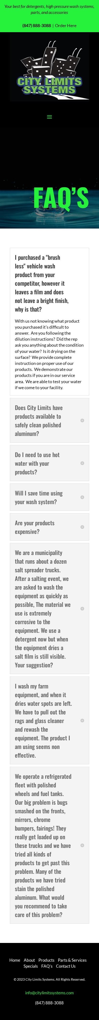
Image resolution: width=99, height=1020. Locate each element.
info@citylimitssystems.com (49, 992)
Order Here (65, 25)
